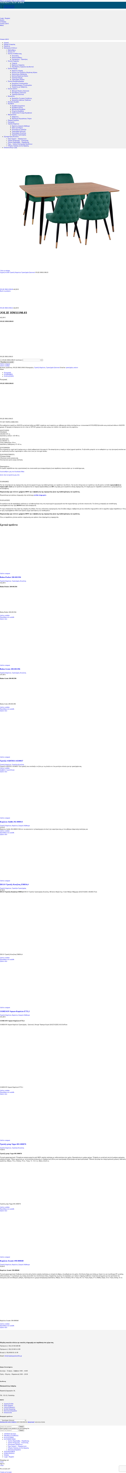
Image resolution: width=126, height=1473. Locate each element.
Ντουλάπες (15, 56)
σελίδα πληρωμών (40, 495)
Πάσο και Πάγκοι (17, 128)
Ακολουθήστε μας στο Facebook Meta (12, 471)
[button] (7, 617)
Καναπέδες (11, 96)
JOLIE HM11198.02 (6, 308)
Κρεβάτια (11, 103)
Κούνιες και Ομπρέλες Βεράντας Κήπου (24, 72)
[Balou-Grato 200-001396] (29, 663)
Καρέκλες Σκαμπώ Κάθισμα (21, 126)
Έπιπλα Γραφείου (13, 61)
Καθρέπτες (15, 117)
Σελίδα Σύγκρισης (9, 1409)
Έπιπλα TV (11, 52)
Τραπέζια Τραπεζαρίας (19, 135)
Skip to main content (18, 1)
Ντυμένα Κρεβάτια (18, 111)
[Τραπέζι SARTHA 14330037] (29, 755)
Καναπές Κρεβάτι (13, 102)
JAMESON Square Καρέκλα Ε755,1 (15, 1011)
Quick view (3, 619)
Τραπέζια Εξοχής (17, 78)
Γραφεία (14, 63)
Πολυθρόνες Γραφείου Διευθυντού (23, 67)
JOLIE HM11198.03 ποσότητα (12, 360)
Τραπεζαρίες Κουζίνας (19, 133)
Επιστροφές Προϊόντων (15, 1444)
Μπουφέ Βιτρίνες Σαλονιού (20, 91)
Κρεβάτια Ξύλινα (17, 107)
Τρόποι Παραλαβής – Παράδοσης (18, 142)
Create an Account (6, 1472)
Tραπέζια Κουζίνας (18, 764)
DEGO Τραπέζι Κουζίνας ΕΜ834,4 (14, 884)
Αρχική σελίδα (5, 272)
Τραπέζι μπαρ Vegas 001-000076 (13, 1144)
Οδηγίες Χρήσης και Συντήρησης (18, 146)
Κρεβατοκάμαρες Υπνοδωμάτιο (22, 85)
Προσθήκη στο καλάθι (7, 362)
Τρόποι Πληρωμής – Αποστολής (18, 140)
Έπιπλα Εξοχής (12, 68)
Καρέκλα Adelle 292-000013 (11, 822)
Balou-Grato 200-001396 (10, 669)
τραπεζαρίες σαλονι (72, 367)
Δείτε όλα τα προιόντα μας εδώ (9, 475)
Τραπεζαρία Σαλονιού (18, 131)
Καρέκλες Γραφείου (18, 65)
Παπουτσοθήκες (17, 57)
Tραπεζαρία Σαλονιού (28, 272)
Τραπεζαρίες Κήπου (18, 79)
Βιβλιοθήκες (12, 50)
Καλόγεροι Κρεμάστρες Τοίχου (22, 118)
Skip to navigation (6, 1)
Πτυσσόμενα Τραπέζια (19, 129)
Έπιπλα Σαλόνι (12, 89)
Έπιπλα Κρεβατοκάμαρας (16, 81)
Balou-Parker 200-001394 (10, 577)
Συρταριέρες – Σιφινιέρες (20, 59)
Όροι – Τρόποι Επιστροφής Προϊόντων (20, 144)
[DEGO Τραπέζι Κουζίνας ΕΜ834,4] (29, 879)
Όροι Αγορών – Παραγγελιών (17, 139)
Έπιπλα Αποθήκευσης (15, 53)
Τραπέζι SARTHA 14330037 (11, 761)
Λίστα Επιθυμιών (9, 1407)
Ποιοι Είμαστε (8, 1405)
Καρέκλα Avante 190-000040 (12, 1261)
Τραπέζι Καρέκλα (13, 124)
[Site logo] (14, 16)
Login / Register (9, 1457)
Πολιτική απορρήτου (10, 1411)
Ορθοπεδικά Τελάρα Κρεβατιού (22, 113)
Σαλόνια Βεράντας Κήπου (20, 76)
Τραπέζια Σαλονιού (18, 94)
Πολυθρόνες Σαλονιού (19, 92)
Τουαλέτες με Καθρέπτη (19, 87)
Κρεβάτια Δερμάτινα (18, 106)
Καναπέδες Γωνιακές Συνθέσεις (22, 98)
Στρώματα (11, 122)
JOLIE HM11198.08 (6, 289)
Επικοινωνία (8, 1412)
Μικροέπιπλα (12, 114)
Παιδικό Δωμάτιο (13, 120)
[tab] (7, 372)
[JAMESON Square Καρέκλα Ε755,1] (29, 1006)
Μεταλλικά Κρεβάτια (18, 109)
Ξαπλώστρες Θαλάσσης (19, 74)
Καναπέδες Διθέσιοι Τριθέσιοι (21, 100)
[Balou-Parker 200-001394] (29, 572)
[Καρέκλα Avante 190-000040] (29, 1255)
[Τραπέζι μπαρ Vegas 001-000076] (29, 1138)
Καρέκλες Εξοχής (17, 70)
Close (2, 1462)
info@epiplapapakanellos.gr (13, 1356)
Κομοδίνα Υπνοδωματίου (20, 83)
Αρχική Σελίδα (8, 1404)
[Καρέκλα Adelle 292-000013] (29, 816)
